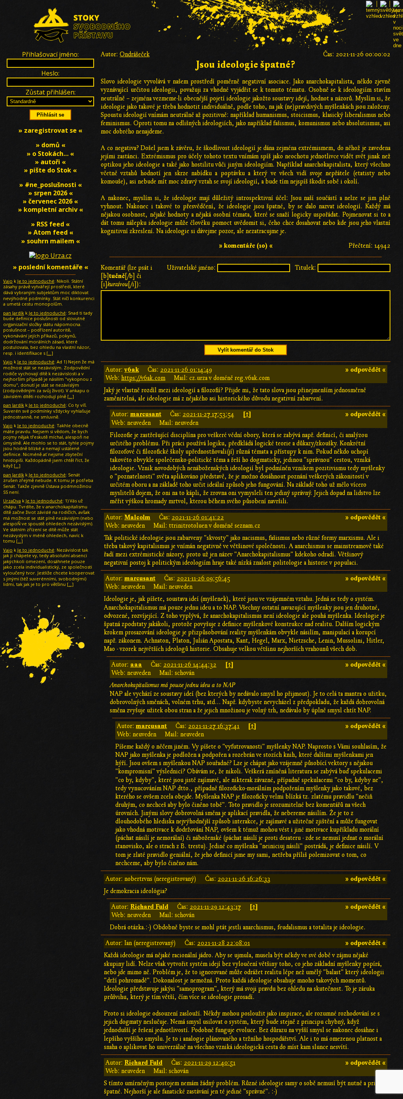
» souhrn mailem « (50, 241)
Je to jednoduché (35, 281)
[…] (49, 353)
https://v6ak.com (143, 378)
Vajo (8, 281)
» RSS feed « (50, 224)
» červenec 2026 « (50, 201)
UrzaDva (12, 501)
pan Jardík (13, 313)
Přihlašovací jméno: (50, 54)
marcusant (145, 414)
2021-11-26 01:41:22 (198, 517)
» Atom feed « (50, 232)
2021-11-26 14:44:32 (189, 664)
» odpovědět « (365, 370)
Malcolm (137, 517)
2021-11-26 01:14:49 (186, 369)
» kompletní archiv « (50, 209)
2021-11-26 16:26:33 (244, 878)
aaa (136, 665)
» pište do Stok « (50, 170)
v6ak (131, 370)
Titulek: (305, 267)
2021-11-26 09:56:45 (203, 578)
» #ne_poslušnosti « (50, 184)
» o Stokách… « (50, 153)
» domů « (50, 145)
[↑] (247, 414)
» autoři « (50, 162)
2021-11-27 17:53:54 (208, 414)
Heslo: (50, 73)
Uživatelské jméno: (191, 267)
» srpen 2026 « (50, 193)
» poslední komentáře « (50, 267)
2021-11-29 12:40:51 (209, 1062)
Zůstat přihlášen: (51, 92)
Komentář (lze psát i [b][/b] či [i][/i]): (126, 276)
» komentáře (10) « (246, 246)
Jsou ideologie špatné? (245, 64)
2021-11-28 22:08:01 (223, 943)
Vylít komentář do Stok (246, 350)
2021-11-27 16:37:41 (213, 726)
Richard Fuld (149, 907)
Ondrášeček (135, 54)
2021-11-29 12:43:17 (215, 906)
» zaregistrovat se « (50, 130)
